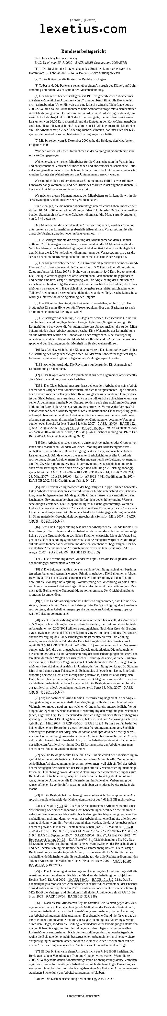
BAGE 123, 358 (81, 552)
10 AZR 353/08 (87, 472)
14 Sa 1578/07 (79, 73)
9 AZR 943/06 (58, 552)
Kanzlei (76, 20)
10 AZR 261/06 (61, 476)
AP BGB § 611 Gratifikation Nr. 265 (108, 476)
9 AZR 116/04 (55, 896)
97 (95, 978)
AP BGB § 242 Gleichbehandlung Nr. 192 (101, 432)
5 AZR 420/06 (107, 423)
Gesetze (90, 20)
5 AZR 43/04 (39, 432)
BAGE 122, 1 (50, 520)
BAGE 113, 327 (78, 896)
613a (44, 719)
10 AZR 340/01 (78, 879)
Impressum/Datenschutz (83, 996)
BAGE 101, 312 (102, 879)
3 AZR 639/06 (84, 835)
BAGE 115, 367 (92, 427)
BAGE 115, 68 (51, 831)
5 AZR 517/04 (69, 427)
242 (105, 951)
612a (106, 799)
